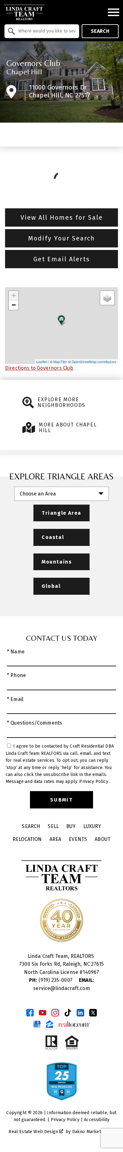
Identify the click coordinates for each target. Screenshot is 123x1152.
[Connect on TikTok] (68, 1012)
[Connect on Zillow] (49, 1024)
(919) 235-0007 (51, 980)
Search (100, 31)
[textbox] (45, 31)
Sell (53, 826)
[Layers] (107, 298)
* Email (15, 699)
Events (78, 839)
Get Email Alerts (61, 259)
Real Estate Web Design (34, 1131)
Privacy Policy (94, 781)
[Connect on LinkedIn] (80, 1012)
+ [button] (14, 295)
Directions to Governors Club (39, 368)
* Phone (16, 675)
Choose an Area (38, 494)
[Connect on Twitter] (93, 1012)
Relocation (27, 839)
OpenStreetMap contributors (94, 361)
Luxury (92, 826)
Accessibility (96, 1119)
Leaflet (41, 361)
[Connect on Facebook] (30, 1012)
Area (56, 839)
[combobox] (41, 31)
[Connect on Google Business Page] (37, 1024)
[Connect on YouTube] (42, 1012)
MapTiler (60, 361)
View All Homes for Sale (61, 217)
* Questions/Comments (34, 723)
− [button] (14, 305)
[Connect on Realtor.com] (74, 1024)
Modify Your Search (61, 238)
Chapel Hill (24, 71)
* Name (16, 652)
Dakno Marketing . (92, 1131)
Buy (70, 826)
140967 (91, 972)
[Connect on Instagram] (55, 1012)
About (102, 839)
